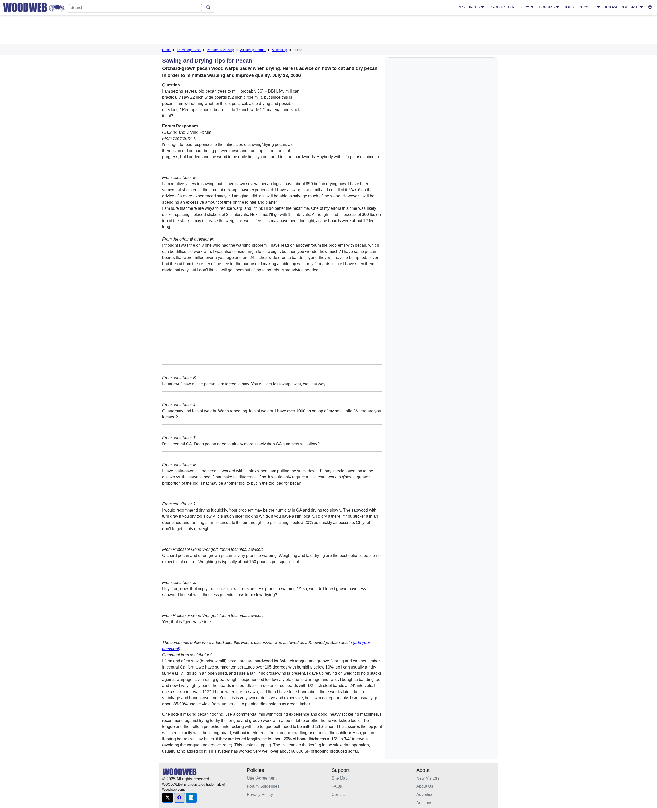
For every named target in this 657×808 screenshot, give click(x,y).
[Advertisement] (328, 30)
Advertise (424, 794)
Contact (339, 794)
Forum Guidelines (263, 786)
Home (166, 50)
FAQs (337, 786)
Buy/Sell (587, 7)
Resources (469, 7)
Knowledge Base (622, 7)
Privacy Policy (260, 794)
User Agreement (261, 778)
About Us (424, 786)
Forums (547, 7)
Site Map (340, 778)
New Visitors (427, 778)
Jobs (569, 7)
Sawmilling (279, 50)
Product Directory (509, 7)
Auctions (424, 803)
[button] (167, 798)
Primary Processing (220, 50)
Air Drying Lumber (253, 50)
